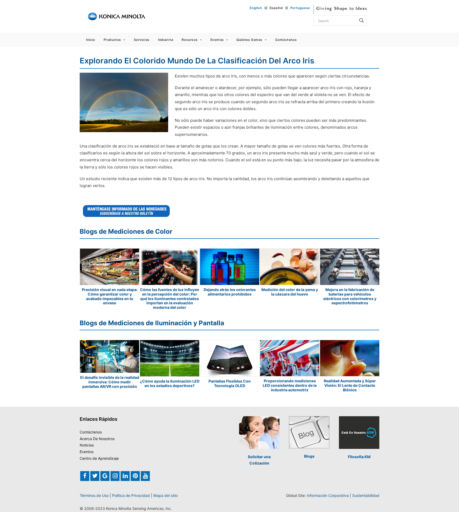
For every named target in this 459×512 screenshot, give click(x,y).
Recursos (190, 40)
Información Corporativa (328, 495)
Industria (165, 40)
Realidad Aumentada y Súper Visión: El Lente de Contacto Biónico (350, 385)
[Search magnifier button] (361, 20)
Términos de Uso (94, 495)
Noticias (87, 445)
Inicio (90, 40)
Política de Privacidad (131, 495)
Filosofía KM (359, 456)
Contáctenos (286, 40)
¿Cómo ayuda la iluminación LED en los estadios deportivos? (169, 383)
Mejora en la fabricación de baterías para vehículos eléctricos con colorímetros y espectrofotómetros (349, 296)
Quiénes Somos (249, 40)
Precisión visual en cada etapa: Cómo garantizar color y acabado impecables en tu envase (110, 296)
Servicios (142, 40)
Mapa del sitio (165, 495)
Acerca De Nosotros (97, 438)
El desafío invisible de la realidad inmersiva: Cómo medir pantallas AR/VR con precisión (109, 382)
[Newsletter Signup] (126, 210)
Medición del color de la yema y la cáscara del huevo (289, 291)
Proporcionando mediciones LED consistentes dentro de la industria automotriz (290, 385)
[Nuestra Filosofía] (359, 432)
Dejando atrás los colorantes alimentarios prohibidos (230, 291)
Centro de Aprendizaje (99, 458)
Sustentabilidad (365, 495)
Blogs (309, 456)
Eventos (217, 40)
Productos (112, 40)
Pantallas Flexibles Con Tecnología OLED (230, 383)
